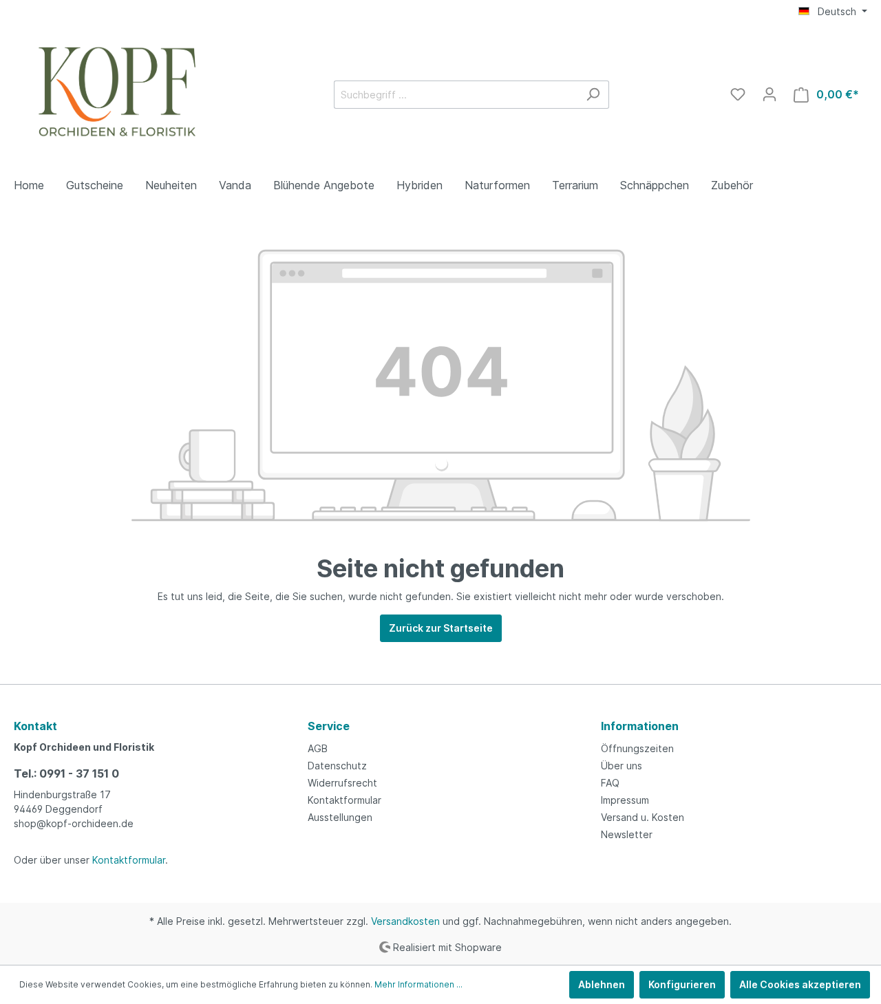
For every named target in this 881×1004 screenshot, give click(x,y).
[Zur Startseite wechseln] (117, 92)
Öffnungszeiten (637, 748)
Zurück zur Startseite (441, 628)
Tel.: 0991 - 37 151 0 (66, 773)
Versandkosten (405, 921)
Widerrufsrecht (342, 783)
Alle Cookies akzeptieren (800, 984)
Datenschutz (337, 765)
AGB (318, 748)
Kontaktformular (128, 860)
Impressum (625, 800)
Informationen (640, 726)
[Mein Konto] (769, 94)
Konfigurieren (682, 984)
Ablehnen (601, 984)
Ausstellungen (340, 817)
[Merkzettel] (738, 94)
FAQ (610, 783)
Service (329, 726)
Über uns (621, 765)
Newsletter (626, 834)
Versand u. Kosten (642, 817)
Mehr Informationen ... (418, 984)
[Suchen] (593, 95)
